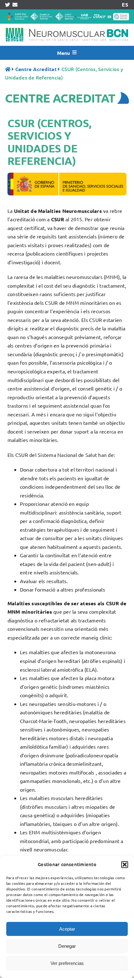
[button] (125, 864)
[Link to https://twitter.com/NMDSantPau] (7, 4)
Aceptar (67, 929)
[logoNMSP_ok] (67, 26)
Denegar (67, 946)
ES (125, 4)
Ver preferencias (67, 963)
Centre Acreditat (36, 69)
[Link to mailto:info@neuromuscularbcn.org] (14, 4)
